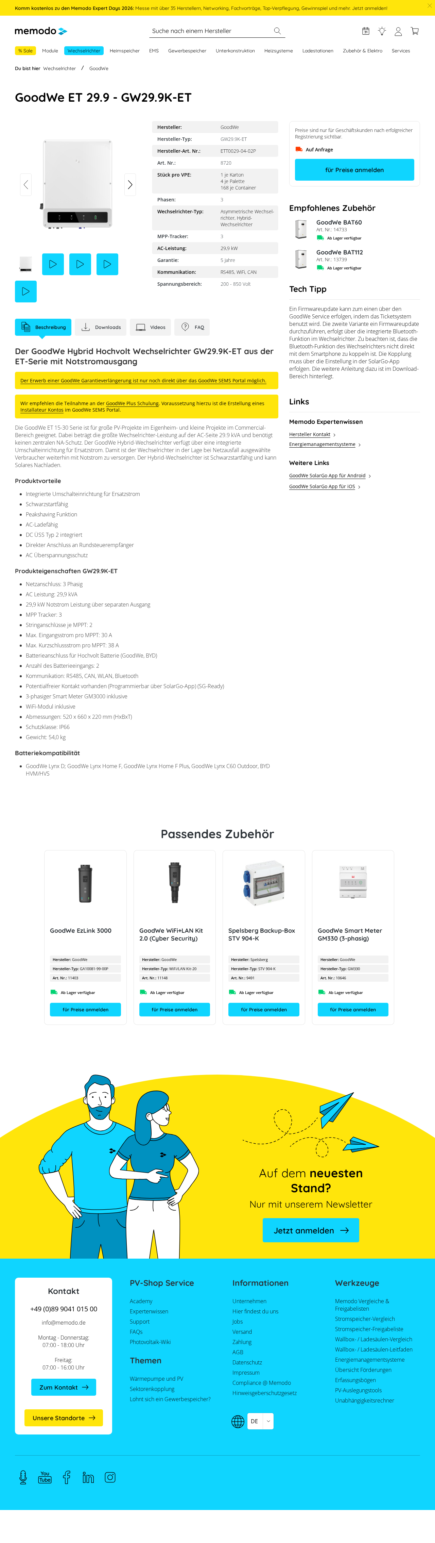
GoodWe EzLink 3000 (80, 930)
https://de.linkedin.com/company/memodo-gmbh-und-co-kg (88, 1477)
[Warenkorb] (414, 31)
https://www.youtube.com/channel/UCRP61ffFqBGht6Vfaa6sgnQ (45, 1477)
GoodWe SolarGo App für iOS (322, 486)
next (130, 184)
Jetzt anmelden (304, 1230)
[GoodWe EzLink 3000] (85, 883)
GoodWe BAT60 (339, 222)
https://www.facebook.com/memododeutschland (66, 1477)
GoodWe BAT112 (339, 252)
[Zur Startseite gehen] (41, 31)
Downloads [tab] (108, 327)
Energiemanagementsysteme (322, 444)
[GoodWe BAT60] (300, 229)
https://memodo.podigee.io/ (23, 1477)
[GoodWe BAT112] (300, 259)
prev (26, 184)
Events (365, 31)
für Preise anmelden (354, 170)
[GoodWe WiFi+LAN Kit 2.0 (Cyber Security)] (174, 883)
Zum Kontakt (58, 1387)
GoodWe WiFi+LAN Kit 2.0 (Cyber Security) (171, 934)
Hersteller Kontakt (309, 434)
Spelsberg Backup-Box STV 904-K (261, 934)
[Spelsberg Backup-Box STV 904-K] (263, 883)
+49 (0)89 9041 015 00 (63, 1308)
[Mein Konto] (398, 34)
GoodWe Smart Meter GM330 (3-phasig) (350, 934)
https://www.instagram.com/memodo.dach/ (110, 1477)
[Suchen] (277, 31)
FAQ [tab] (199, 327)
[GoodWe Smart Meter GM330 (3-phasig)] (353, 883)
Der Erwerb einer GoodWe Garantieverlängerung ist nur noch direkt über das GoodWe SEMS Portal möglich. (143, 380)
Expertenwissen (382, 31)
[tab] (43, 327)
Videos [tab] (158, 327)
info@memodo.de (64, 1322)
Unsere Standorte (59, 1418)
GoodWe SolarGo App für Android (327, 475)
